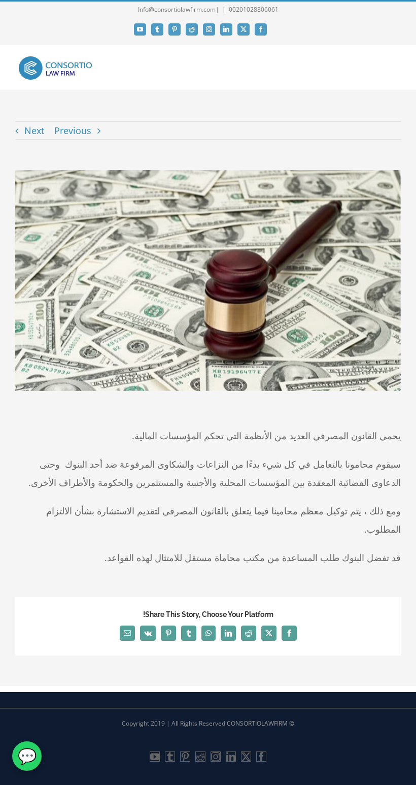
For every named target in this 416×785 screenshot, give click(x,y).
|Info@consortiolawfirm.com (178, 9)
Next (34, 130)
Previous (72, 130)
